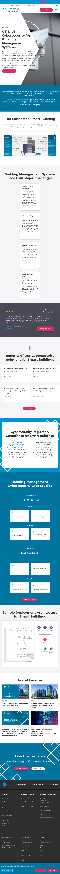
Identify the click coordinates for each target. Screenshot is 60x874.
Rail (22, 858)
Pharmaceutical (25, 855)
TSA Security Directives (8, 847)
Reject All (52, 870)
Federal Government (26, 842)
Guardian (4, 808)
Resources (43, 850)
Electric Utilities (25, 837)
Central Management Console (8, 804)
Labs (41, 853)
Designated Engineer (27, 801)
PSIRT (3, 825)
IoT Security (43, 814)
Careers (42, 837)
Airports (23, 835)
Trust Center (43, 858)
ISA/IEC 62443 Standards (8, 837)
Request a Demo (8, 71)
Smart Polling (5, 820)
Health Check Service (27, 806)
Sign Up (43, 1)
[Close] (57, 865)
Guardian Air (5, 810)
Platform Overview (7, 798)
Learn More (7, 376)
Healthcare (24, 840)
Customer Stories (45, 842)
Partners (42, 847)
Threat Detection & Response (45, 799)
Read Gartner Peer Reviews (45, 328)
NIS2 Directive (6, 842)
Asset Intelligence (7, 815)
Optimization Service (26, 809)
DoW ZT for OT (6, 835)
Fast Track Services (26, 804)
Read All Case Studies (29, 599)
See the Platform (23, 71)
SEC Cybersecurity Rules (8, 845)
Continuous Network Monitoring (46, 803)
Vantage (4, 801)
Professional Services (27, 798)
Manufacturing (25, 845)
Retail (22, 860)
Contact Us (43, 845)
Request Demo (46, 10)
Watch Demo (37, 768)
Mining (23, 850)
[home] (11, 10)
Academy (42, 835)
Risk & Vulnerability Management (45, 811)
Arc (3, 813)
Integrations (5, 823)
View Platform (28, 408)
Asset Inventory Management (44, 807)
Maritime (23, 847)
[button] (56, 10)
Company (43, 840)
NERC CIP (5, 840)
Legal (41, 855)
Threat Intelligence (7, 818)
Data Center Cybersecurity (47, 817)
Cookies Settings (7, 870)
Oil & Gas (23, 853)
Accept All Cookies (41, 870)
